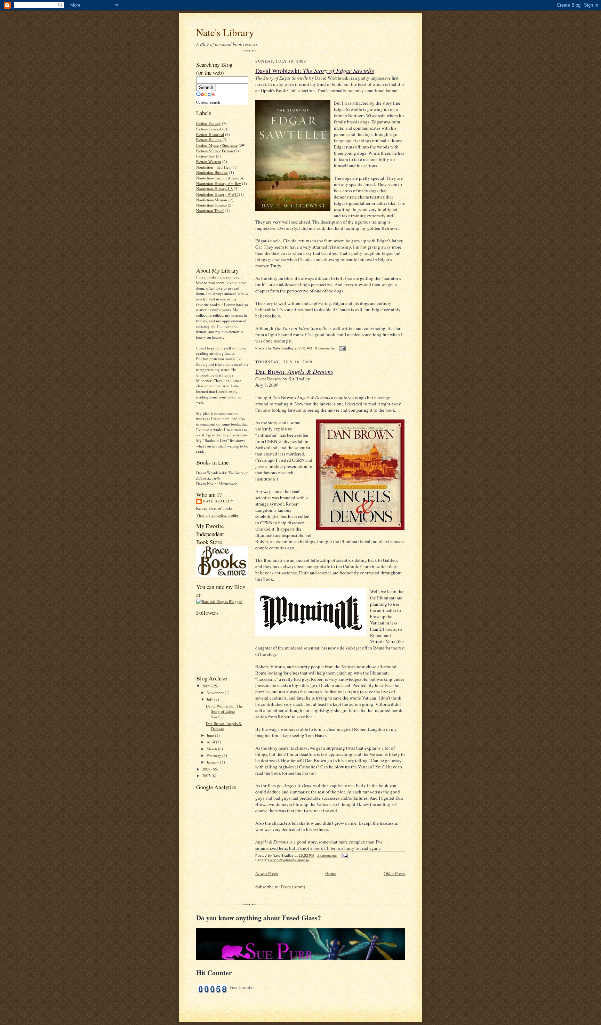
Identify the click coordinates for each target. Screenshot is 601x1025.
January (213, 762)
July (210, 699)
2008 (206, 769)
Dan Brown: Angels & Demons (224, 726)
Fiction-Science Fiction (214, 150)
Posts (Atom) (293, 886)
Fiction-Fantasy (208, 123)
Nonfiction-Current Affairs (217, 177)
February (214, 755)
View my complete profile (217, 515)
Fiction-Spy (205, 156)
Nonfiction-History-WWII (217, 194)
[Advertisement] (218, 239)
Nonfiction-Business (212, 172)
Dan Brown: (294, 371)
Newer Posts (266, 873)
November (216, 692)
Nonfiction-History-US (214, 188)
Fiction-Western (208, 161)
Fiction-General (208, 128)
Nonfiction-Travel (210, 210)
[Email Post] (342, 348)
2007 (206, 775)
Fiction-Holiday (209, 139)
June (211, 735)
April (211, 741)
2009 (206, 685)
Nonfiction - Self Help (214, 167)
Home (330, 873)
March (212, 748)
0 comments (325, 348)
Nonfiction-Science (211, 205)
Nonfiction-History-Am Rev (218, 183)
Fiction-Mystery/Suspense (217, 145)
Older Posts (394, 873)
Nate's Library (225, 32)
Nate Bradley (218, 501)
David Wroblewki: (314, 70)
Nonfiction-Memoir (211, 199)
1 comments (327, 855)
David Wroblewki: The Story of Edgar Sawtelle (224, 711)
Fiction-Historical (210, 134)
